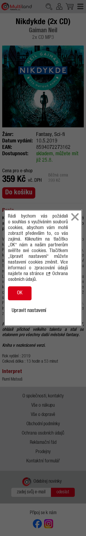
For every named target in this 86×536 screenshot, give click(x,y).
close (75, 216)
